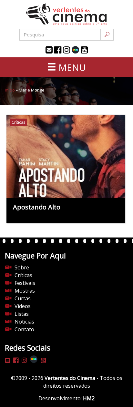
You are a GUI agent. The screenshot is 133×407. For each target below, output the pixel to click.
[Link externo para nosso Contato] (49, 50)
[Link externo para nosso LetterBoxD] (75, 49)
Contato (24, 329)
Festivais (25, 282)
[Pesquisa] (107, 35)
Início (10, 90)
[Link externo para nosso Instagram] (66, 50)
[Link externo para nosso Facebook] (57, 50)
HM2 (89, 398)
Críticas (23, 275)
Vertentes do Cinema (70, 378)
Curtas (23, 298)
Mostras (25, 290)
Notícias (24, 321)
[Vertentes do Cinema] (66, 14)
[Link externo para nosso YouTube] (84, 50)
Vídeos (23, 306)
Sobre (22, 267)
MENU (71, 67)
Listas (22, 313)
